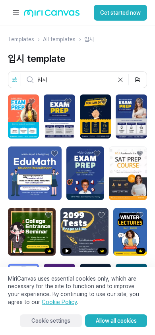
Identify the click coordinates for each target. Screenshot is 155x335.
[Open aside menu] (16, 13)
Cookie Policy (59, 302)
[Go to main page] (52, 15)
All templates (59, 39)
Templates (21, 39)
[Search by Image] (137, 79)
